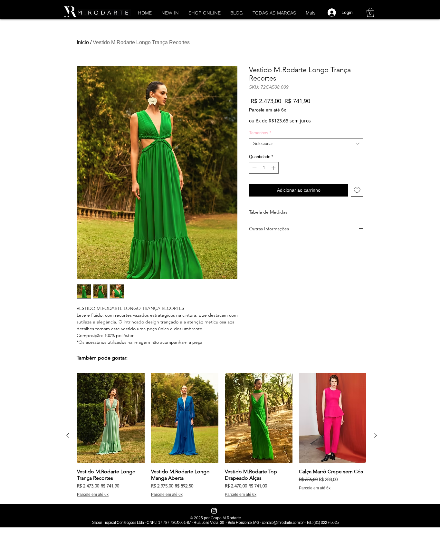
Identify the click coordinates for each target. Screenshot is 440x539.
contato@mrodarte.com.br (283, 522)
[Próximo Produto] (375, 435)
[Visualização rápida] (111, 418)
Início (83, 42)
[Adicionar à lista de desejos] (357, 190)
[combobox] (306, 143)
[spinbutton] (264, 167)
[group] (221, 435)
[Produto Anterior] (68, 435)
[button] (370, 12)
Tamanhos (260, 132)
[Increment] (274, 167)
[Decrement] (254, 167)
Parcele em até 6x (267, 109)
